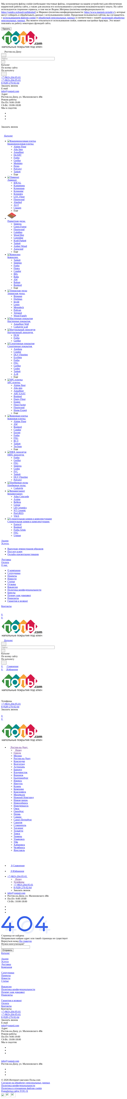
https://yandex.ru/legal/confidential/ (18, 12)
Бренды (11, 592)
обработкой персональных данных (56, 17)
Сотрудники (13, 573)
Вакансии (12, 587)
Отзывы (11, 584)
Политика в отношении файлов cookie (21, 1088)
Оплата (5, 1003)
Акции (5, 958)
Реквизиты (13, 598)
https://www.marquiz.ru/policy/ (99, 12)
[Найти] (4, 74)
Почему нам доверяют (19, 595)
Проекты (12, 576)
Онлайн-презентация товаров (23, 554)
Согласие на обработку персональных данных (25, 1082)
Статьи (11, 581)
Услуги (5, 961)
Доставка (6, 964)
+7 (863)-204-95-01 (11, 77)
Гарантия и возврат (17, 601)
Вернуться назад (10, 941)
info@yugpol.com (10, 91)
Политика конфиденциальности (24, 590)
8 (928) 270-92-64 (10, 83)
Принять (6, 29)
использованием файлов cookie (19, 17)
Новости (12, 578)
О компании (13, 570)
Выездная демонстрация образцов (25, 548)
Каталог (5, 953)
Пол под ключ (14, 551)
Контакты (6, 1006)
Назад (18, 750)
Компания (6, 967)
